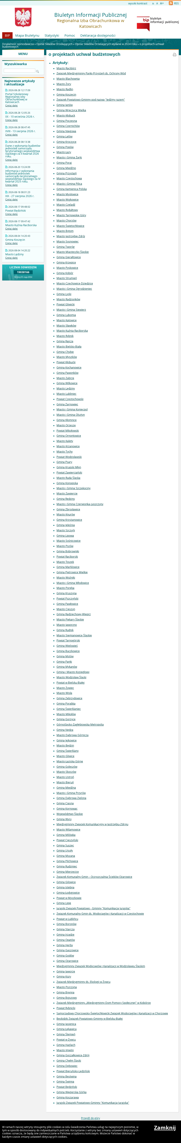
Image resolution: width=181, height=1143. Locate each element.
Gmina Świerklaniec (69, 709)
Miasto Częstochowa (69, 178)
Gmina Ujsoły (65, 850)
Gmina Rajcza (65, 341)
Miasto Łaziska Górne (70, 761)
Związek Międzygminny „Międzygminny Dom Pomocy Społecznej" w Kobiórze (104, 1002)
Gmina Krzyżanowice (69, 519)
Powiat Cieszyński (67, 840)
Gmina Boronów (66, 924)
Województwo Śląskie (70, 814)
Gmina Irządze (65, 934)
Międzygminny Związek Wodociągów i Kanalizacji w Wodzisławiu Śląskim (101, 966)
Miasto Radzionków (68, 299)
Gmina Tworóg (66, 246)
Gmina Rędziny (66, 498)
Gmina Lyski (64, 294)
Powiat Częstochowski (70, 399)
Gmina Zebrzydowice (69, 698)
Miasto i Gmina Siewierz (71, 309)
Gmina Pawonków (67, 372)
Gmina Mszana (66, 855)
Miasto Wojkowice (68, 199)
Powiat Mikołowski (68, 430)
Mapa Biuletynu (27, 35)
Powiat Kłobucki (66, 362)
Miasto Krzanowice (68, 446)
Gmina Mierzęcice (68, 871)
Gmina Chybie (65, 351)
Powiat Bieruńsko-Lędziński (73, 1071)
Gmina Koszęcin (66, 94)
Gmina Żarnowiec (67, 404)
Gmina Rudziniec (67, 866)
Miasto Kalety (65, 441)
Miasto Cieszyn (66, 609)
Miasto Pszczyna (67, 987)
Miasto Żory (64, 84)
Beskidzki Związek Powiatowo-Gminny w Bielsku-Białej (90, 1018)
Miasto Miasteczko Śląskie (73, 252)
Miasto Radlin (65, 89)
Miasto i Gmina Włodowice (73, 583)
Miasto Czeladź (66, 204)
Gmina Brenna (65, 992)
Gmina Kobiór (65, 273)
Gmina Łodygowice (68, 892)
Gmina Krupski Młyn (69, 467)
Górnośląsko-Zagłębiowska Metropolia (80, 724)
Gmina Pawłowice (67, 603)
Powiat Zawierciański (69, 472)
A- (153, 3)
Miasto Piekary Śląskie (70, 619)
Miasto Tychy (65, 451)
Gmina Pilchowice (67, 861)
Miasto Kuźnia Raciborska (72, 330)
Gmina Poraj (64, 162)
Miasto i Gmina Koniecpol (72, 409)
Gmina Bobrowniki (68, 551)
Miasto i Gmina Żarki (69, 157)
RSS (176, 3)
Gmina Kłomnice (67, 420)
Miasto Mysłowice (67, 194)
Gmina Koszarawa (68, 1097)
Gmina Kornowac (67, 808)
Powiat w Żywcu (66, 1039)
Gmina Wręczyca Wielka (71, 110)
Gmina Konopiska (67, 483)
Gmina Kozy (64, 976)
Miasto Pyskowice (67, 267)
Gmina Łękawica (67, 1029)
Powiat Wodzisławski (69, 457)
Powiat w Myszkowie (69, 898)
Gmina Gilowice (66, 882)
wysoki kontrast (137, 3)
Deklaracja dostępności (97, 35)
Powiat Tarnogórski (68, 640)
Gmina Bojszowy (67, 997)
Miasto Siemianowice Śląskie (74, 635)
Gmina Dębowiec (67, 1066)
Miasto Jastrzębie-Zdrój (71, 236)
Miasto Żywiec (65, 688)
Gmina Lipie (64, 903)
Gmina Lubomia (66, 315)
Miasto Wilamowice (68, 829)
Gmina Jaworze (66, 971)
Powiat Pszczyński (67, 598)
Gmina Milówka (66, 835)
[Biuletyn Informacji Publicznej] (158, 30)
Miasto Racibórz (66, 68)
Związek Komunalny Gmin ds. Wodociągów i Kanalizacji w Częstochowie (100, 913)
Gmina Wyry (64, 819)
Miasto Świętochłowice (70, 225)
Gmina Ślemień (66, 1034)
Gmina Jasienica (66, 1024)
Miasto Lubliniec (66, 393)
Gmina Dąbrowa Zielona (71, 798)
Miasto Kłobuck (66, 115)
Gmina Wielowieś (67, 645)
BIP (7, 35)
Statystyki (52, 35)
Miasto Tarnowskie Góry (71, 215)
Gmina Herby (65, 945)
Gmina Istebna (65, 887)
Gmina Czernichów (68, 126)
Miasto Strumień (67, 278)
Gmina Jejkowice (67, 740)
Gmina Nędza (65, 729)
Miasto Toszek (65, 562)
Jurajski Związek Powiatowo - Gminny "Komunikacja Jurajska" (93, 908)
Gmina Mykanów (67, 666)
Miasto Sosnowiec (68, 241)
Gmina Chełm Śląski (69, 1060)
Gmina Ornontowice (69, 435)
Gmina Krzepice (66, 262)
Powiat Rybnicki (66, 1008)
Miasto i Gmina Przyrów (71, 793)
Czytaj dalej (11, 105)
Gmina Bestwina (67, 1076)
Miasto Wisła (64, 693)
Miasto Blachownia (68, 78)
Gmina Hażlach (66, 1045)
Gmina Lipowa (65, 535)
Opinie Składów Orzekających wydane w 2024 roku (106, 44)
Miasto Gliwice (65, 756)
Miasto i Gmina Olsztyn (71, 414)
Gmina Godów (65, 955)
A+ (162, 3)
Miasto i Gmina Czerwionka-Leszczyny (80, 504)
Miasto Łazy (64, 152)
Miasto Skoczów (66, 771)
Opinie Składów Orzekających (54, 44)
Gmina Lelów (64, 136)
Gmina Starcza (66, 929)
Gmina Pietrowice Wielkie (72, 572)
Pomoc (69, 35)
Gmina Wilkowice (67, 383)
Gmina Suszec (65, 845)
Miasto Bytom (65, 231)
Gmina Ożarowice (67, 961)
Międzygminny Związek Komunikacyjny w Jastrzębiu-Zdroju (92, 824)
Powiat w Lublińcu (67, 919)
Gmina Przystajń (67, 173)
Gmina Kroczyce (66, 141)
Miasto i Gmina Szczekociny (73, 488)
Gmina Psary (64, 462)
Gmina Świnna (65, 1081)
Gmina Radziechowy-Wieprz (74, 614)
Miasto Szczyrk (66, 530)
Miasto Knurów (66, 514)
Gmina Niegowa (66, 131)
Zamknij (165, 1127)
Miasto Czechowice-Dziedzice (75, 283)
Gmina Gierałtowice (69, 257)
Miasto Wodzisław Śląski (71, 677)
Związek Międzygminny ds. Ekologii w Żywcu (83, 981)
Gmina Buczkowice (68, 651)
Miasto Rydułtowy (67, 210)
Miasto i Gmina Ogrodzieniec (74, 288)
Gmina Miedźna (66, 787)
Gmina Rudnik (65, 630)
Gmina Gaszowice (68, 950)
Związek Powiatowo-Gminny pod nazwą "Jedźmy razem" (91, 99)
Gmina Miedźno (66, 168)
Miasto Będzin (65, 745)
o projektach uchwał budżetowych (84, 54)
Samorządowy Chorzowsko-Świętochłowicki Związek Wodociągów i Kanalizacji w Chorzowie (112, 1013)
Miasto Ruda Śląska (68, 477)
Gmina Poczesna (67, 120)
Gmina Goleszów (67, 766)
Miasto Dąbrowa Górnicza (73, 735)
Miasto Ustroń (65, 777)
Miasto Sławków (66, 325)
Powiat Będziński (67, 1086)
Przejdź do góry (90, 1118)
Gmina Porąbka (66, 703)
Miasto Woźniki (66, 577)
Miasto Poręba (65, 588)
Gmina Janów (65, 105)
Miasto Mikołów (66, 714)
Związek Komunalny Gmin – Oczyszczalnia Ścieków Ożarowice (94, 876)
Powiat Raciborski (67, 556)
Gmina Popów (65, 147)
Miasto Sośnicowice (69, 540)
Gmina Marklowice (68, 567)
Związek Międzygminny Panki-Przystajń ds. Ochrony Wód (91, 73)
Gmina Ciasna (65, 803)
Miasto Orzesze (66, 425)
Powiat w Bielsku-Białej (71, 682)
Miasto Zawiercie (67, 493)
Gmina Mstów (65, 656)
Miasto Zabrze (65, 378)
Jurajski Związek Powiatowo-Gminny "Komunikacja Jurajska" (93, 1102)
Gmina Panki (64, 661)
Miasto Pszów (65, 546)
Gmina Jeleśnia (66, 525)
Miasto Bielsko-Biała (69, 346)
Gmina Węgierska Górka (72, 1092)
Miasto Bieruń (65, 782)
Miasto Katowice (67, 320)
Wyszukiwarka (15, 64)
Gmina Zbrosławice (68, 509)
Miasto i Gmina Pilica (69, 183)
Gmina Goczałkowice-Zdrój (73, 1055)
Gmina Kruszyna (67, 593)
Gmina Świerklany (68, 750)
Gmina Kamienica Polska (72, 189)
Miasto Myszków (67, 357)
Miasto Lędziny (66, 388)
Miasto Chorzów (66, 220)
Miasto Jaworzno (67, 624)
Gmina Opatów (66, 940)
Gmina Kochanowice (69, 367)
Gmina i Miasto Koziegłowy (73, 672)
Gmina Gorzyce (66, 719)
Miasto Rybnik (65, 336)
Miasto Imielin (65, 1050)
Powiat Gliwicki (66, 304)
